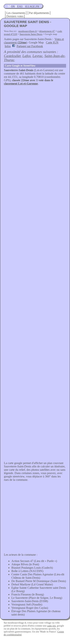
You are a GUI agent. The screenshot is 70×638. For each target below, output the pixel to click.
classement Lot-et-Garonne (21, 83)
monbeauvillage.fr (27, 31)
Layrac (37, 56)
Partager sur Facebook (30, 46)
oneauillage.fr (23, 6)
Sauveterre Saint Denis (31, 34)
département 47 (47, 31)
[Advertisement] (35, 122)
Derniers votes (14, 16)
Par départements (39, 12)
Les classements (15, 12)
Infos (8, 46)
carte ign (51, 625)
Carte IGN (52, 42)
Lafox (26, 56)
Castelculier (12, 56)
